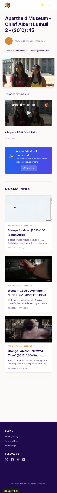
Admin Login (10, 445)
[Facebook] (12, 459)
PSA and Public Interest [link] (20, 225)
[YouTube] (23, 459)
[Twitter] (6, 459)
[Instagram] (18, 459)
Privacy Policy (11, 436)
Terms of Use (11, 441)
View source (12, 138)
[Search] (49, 5)
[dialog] (11, 490)
